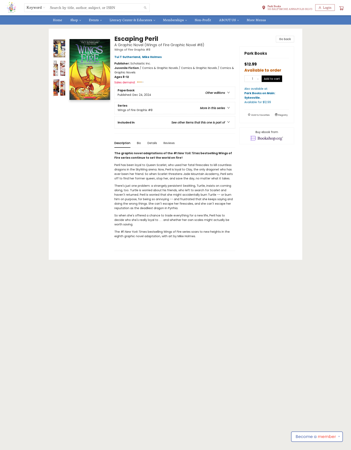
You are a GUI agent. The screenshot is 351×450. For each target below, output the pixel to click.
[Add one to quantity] (257, 78)
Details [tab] (152, 143)
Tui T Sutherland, (128, 57)
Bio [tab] (139, 143)
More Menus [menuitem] (256, 19)
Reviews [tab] (169, 143)
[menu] (175, 20)
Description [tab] (122, 143)
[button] (287, 8)
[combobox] (36, 7)
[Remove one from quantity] (247, 78)
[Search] (145, 8)
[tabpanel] (174, 201)
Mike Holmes (152, 57)
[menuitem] (57, 20)
